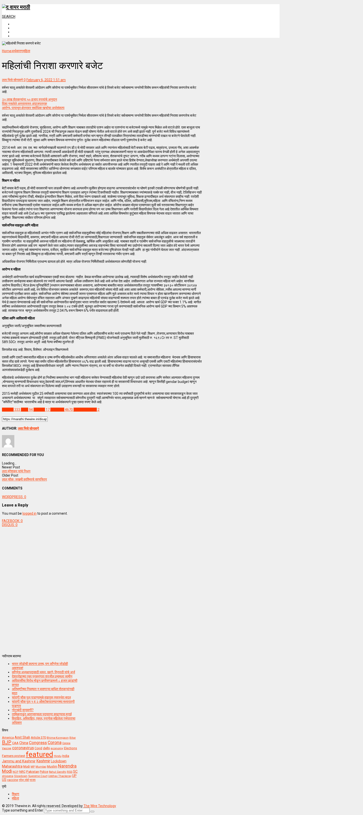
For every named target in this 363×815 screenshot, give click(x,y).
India (65, 756)
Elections (70, 748)
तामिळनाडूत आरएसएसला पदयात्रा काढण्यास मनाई (42, 714)
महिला (15, 798)
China (23, 743)
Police (44, 771)
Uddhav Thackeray (59, 776)
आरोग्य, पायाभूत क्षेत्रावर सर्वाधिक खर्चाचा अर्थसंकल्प (33, 108)
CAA (15, 743)
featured (39, 754)
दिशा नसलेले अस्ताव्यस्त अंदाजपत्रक (24, 104)
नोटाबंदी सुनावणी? (23, 710)
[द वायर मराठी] (16, 7)
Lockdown (58, 761)
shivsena (7, 776)
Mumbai (41, 766)
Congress (38, 742)
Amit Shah (22, 737)
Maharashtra (12, 766)
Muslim (52, 766)
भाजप (33, 780)
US (4, 780)
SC (75, 771)
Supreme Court (37, 776)
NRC (22, 771)
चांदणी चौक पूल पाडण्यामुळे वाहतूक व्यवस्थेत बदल (41, 697)
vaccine (12, 780)
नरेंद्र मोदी (24, 780)
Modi (26, 766)
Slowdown (20, 776)
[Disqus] (102, 588)
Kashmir (43, 761)
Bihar (72, 737)
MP (33, 766)
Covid (38, 748)
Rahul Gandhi (57, 771)
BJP (6, 742)
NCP (16, 771)
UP (74, 776)
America (8, 737)
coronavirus (23, 747)
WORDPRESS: (14, 497)
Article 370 (38, 737)
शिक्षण (15, 794)
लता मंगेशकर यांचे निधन (16, 471)
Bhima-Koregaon (58, 737)
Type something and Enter (22, 810)
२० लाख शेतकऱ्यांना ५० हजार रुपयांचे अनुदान (29, 99)
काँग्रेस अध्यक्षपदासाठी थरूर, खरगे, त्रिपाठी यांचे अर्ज (43, 672)
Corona (54, 742)
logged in (29, 513)
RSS (69, 771)
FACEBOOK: (12, 521)
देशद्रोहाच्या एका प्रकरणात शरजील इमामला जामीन (42, 676)
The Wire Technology (99, 806)
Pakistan (32, 771)
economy (57, 748)
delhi (46, 748)
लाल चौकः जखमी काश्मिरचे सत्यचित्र (24, 479)
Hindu (57, 756)
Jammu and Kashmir (19, 761)
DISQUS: (10, 525)
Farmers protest (13, 756)
